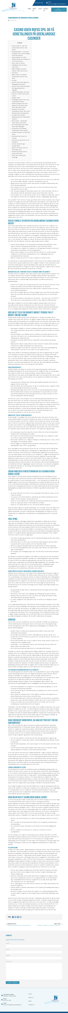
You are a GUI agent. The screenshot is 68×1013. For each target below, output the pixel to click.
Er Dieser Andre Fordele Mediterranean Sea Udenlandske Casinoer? (21, 117)
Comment (9, 961)
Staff (40, 8)
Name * (8, 943)
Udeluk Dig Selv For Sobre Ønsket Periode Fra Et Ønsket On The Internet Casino (21, 59)
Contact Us (45, 9)
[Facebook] (13, 917)
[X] (15, 917)
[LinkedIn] (18, 917)
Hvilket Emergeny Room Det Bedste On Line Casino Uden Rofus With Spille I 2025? (19, 105)
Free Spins (15, 72)
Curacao (14, 80)
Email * (8, 949)
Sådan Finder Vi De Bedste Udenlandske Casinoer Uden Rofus (19, 76)
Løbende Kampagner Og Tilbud (20, 92)
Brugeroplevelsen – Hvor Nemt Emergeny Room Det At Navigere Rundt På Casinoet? (21, 53)
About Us (34, 9)
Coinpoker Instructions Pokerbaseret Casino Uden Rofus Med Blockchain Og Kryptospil (21, 111)
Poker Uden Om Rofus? (18, 63)
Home (29, 8)
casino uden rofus (17, 217)
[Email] (21, 917)
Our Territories (58, 9)
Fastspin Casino (16, 97)
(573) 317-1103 (7, 1000)
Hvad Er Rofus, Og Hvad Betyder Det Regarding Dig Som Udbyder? (21, 88)
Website (8, 955)
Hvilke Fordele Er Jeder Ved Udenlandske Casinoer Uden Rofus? (19, 47)
